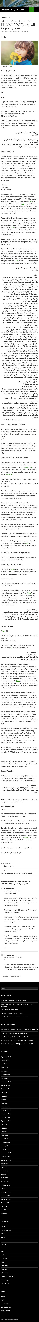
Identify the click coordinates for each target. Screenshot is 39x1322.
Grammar (4, 1241)
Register (3, 1296)
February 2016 (5, 1142)
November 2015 (6, 1153)
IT (11, 571)
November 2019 (6, 1082)
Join (11, 66)
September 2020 (6, 1057)
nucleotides (29, 467)
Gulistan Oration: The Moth (9, 1009)
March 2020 (5, 1071)
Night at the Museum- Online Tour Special (14, 1000)
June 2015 (4, 1171)
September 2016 (6, 1121)
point (27, 543)
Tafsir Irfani (4, 1265)
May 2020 (4, 1064)
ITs (23, 204)
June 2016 (4, 1128)
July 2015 (4, 1167)
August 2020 (5, 1060)
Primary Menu (36, 9)
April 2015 (4, 1178)
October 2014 (5, 1196)
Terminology (5, 17)
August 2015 (5, 1163)
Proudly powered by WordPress (9, 1319)
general (3, 1237)
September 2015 (6, 1160)
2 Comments (24, 32)
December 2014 (6, 1192)
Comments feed (6, 1307)
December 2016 (6, 1110)
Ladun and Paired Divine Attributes (12, 1013)
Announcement (6, 1230)
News (2, 1251)
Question (4, 1258)
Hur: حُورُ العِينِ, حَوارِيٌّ (7, 865)
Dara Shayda (16, 32)
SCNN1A (9, 474)
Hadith (3, 1248)
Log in (3, 1300)
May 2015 (4, 1174)
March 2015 (5, 1181)
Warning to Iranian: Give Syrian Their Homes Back (16, 872)
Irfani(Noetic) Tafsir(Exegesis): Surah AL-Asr (14, 1017)
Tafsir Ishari (4, 1269)
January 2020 (5, 1078)
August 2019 (5, 1089)
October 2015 (5, 1156)
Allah (31, 201)
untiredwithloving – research (12, 10)
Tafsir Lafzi (4, 1273)
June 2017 (4, 1096)
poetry (3, 1255)
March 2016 (5, 1139)
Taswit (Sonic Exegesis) (8, 1276)
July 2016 (4, 1124)
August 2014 (5, 1203)
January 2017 (5, 1107)
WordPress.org (5, 1310)
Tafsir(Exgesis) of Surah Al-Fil (20, 1037)
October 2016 (5, 1117)
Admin (3, 1226)
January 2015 (5, 1188)
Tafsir (2, 1262)
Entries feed (4, 1303)
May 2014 (4, 1213)
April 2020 (4, 1067)
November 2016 (6, 1114)
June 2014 (4, 1210)
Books (3, 1233)
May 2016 (4, 1131)
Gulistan (3, 1244)
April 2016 (4, 1135)
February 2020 (5, 1074)
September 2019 (6, 1085)
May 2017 (4, 1099)
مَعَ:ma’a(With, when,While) (19, 1033)
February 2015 (5, 1185)
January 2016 (5, 1146)
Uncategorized (5, 1283)
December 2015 (6, 1149)
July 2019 (4, 1092)
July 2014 (4, 1206)
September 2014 (6, 1199)
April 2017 (4, 1103)
